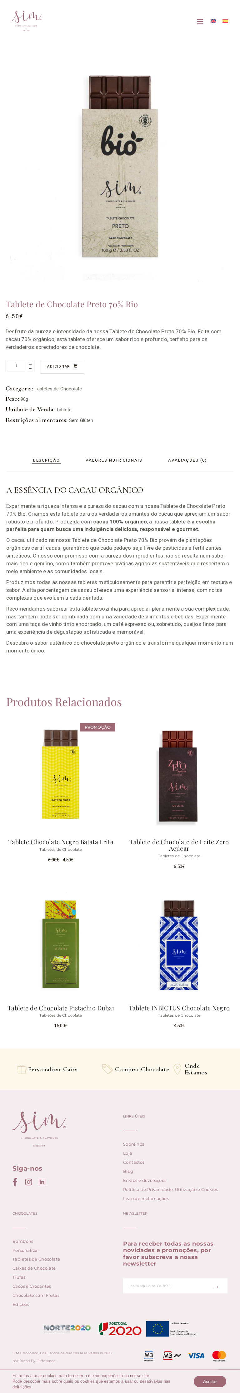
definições (22, 1387)
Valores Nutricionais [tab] (114, 460)
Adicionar (58, 366)
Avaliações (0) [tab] (187, 460)
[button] (200, 22)
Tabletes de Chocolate (58, 388)
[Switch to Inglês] (213, 21)
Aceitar (210, 1381)
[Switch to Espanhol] (225, 21)
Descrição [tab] (46, 460)
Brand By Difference (37, 1361)
